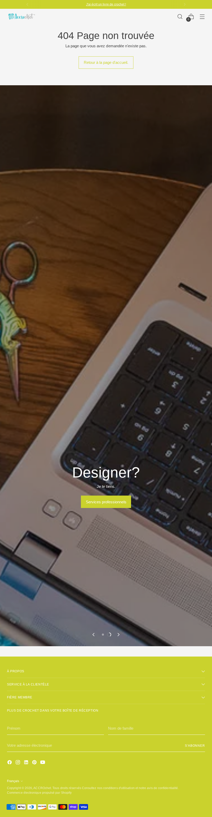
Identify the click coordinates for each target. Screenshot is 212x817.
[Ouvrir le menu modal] (202, 16)
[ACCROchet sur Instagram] (18, 763)
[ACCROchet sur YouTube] (43, 763)
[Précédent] (27, 4)
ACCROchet (42, 788)
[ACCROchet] (21, 16)
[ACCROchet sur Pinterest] (35, 763)
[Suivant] (184, 4)
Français (13, 781)
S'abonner (195, 745)
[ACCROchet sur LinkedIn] (27, 763)
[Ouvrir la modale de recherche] (180, 16)
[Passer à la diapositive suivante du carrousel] (118, 634)
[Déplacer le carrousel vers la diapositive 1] (103, 634)
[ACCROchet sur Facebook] (10, 763)
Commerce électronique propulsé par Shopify (39, 792)
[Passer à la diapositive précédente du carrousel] (93, 634)
